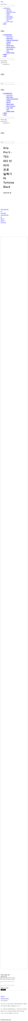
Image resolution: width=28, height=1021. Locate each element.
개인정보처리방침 (5, 998)
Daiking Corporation (11, 12)
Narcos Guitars (10, 17)
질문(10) (3, 221)
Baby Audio (9, 10)
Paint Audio (9, 19)
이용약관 (3, 996)
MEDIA (5, 23)
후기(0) (2, 219)
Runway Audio (10, 21)
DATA (5, 24)
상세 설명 (3, 213)
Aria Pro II (9, 9)
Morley (8, 14)
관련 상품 (3, 223)
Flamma (8, 13)
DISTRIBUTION (7, 8)
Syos (8, 20)
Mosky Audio (9, 16)
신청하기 (3, 989)
